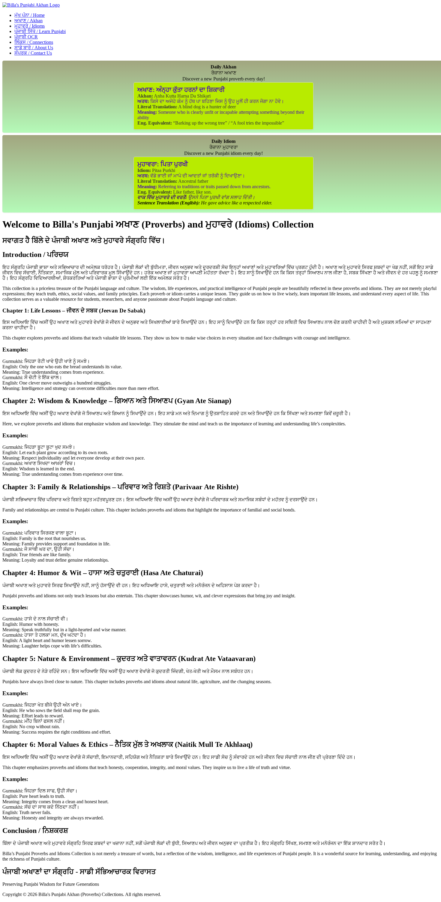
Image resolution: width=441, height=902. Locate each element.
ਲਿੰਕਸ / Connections (33, 42)
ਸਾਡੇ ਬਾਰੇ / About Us (33, 47)
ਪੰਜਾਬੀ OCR (26, 36)
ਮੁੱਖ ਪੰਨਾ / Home (29, 15)
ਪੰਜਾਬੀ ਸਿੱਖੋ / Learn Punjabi (40, 31)
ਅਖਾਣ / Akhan (28, 20)
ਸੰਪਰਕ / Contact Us (33, 53)
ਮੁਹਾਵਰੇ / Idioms (29, 26)
